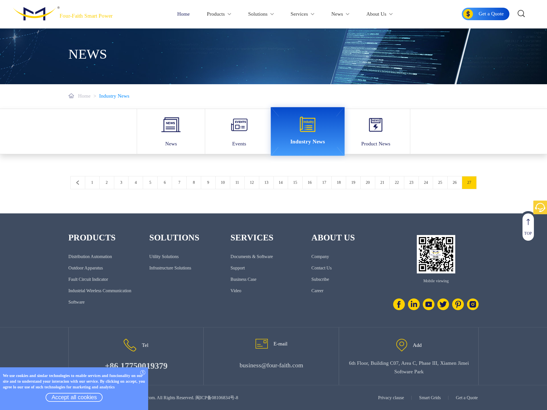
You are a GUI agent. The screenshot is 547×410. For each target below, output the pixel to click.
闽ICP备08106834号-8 (216, 397)
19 (353, 182)
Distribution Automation (90, 256)
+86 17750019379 (136, 365)
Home (183, 14)
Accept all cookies (74, 397)
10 (223, 182)
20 (368, 182)
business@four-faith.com (271, 365)
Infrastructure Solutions (170, 267)
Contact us (321, 267)
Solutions (258, 14)
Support (237, 267)
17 (324, 182)
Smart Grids (430, 397)
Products (216, 14)
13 (266, 182)
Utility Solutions (164, 256)
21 (382, 182)
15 (295, 182)
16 (310, 182)
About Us (376, 14)
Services (299, 14)
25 (440, 182)
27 (469, 182)
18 (339, 182)
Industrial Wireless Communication (99, 290)
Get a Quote (467, 397)
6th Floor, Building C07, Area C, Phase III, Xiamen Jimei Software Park (409, 367)
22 (397, 182)
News (337, 14)
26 (455, 182)
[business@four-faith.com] (262, 344)
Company (320, 256)
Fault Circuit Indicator (88, 279)
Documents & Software (251, 256)
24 (426, 182)
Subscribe (320, 279)
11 (237, 182)
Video (235, 290)
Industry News (114, 96)
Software (76, 302)
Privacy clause (391, 397)
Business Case (243, 279)
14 (281, 182)
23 (411, 182)
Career (317, 290)
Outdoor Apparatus (85, 267)
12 (252, 182)
